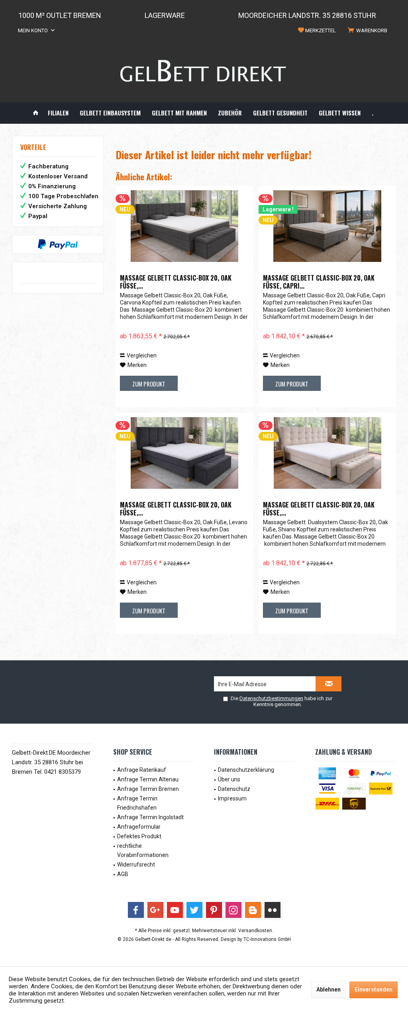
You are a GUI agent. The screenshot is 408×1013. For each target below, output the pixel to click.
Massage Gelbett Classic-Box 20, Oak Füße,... (175, 282)
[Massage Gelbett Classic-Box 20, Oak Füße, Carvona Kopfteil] (184, 226)
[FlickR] (272, 910)
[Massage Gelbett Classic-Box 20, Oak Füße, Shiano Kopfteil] (327, 453)
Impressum (232, 798)
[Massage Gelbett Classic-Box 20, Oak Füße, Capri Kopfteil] (327, 226)
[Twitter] (194, 910)
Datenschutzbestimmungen (271, 698)
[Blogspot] (253, 910)
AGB (122, 874)
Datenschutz (234, 789)
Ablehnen (328, 989)
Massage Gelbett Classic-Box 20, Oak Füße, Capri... (319, 282)
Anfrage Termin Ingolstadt (150, 817)
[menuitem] (369, 30)
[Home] (35, 112)
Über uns (229, 779)
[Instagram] (233, 910)
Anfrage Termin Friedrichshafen (137, 803)
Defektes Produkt (139, 836)
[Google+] (155, 910)
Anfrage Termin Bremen (148, 789)
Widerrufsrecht (136, 864)
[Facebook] (136, 910)
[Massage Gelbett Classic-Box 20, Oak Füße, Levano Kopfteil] (184, 453)
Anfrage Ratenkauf (141, 770)
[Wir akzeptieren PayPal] (57, 244)
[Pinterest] (214, 910)
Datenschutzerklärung (246, 770)
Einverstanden (373, 989)
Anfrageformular (139, 827)
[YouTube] (175, 910)
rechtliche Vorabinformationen (143, 851)
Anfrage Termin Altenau (147, 779)
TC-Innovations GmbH (267, 939)
